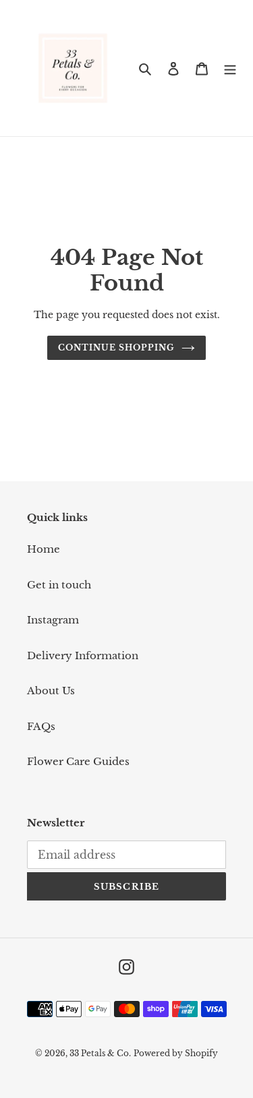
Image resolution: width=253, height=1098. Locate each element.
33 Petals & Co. (100, 1053)
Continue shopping (116, 347)
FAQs (41, 726)
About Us (51, 690)
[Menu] (230, 68)
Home (43, 549)
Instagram (53, 619)
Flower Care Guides (78, 761)
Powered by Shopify (176, 1053)
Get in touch (59, 584)
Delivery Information (82, 655)
